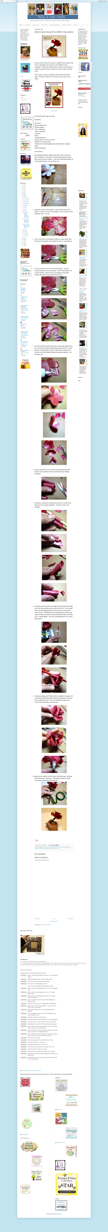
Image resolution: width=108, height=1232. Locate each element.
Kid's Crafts (49, 847)
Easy (44, 847)
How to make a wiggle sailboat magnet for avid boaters (26, 215)
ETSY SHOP (35, 25)
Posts (23, 97)
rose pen (48, 848)
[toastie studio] (58, 1109)
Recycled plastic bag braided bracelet (83, 290)
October (25, 201)
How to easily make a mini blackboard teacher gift (26, 220)
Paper (67, 847)
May (24, 211)
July (24, 207)
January (25, 235)
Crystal (40, 845)
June (24, 209)
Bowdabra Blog (24, 331)
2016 (23, 237)
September (25, 203)
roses (51, 848)
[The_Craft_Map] (25, 368)
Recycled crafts (43, 848)
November (25, 200)
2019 (23, 192)
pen (38, 848)
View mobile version (54, 921)
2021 (23, 189)
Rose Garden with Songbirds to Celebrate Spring (24, 344)
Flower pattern (54, 110)
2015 (23, 239)
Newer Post (37, 918)
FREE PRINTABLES (55, 25)
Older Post (70, 918)
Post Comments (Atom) (45, 924)
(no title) (87, 360)
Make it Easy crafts (56, 847)
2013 (23, 243)
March (24, 231)
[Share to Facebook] (56, 845)
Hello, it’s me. (23, 326)
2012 (23, 245)
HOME (20, 25)
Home (54, 918)
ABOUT (75, 25)
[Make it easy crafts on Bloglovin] (85, 84)
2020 (23, 190)
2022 (23, 187)
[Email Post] (49, 845)
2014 (23, 241)
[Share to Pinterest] (58, 845)
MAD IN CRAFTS (24, 316)
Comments (24, 99)
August (24, 205)
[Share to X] (55, 845)
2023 (23, 185)
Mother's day (62, 847)
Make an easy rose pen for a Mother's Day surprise (26, 226)
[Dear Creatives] (37, 1166)
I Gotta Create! (24, 341)
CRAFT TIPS (44, 25)
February (25, 233)
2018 (23, 194)
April (24, 230)
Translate (83, 96)
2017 (23, 196)
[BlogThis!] (53, 845)
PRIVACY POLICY (66, 25)
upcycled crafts (56, 848)
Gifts (46, 847)
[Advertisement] (54, 906)
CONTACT (27, 25)
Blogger (59, 1214)
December (25, 198)
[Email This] (52, 845)
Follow (21, 76)
